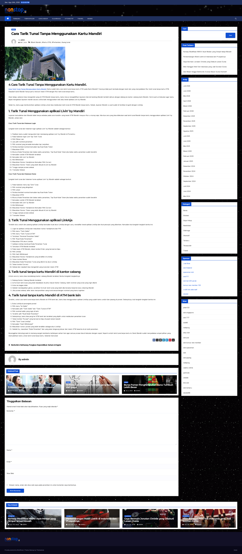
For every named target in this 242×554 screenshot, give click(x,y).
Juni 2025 (187, 141)
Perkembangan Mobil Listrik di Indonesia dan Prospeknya (204, 57)
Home (235, 550)
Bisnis (90, 18)
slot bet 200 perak (189, 281)
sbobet (185, 294)
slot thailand (187, 268)
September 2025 (189, 126)
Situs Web (10, 473)
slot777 (186, 276)
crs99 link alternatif (190, 290)
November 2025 (189, 121)
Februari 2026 (188, 111)
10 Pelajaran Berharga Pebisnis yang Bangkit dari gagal (90, 386)
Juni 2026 (187, 91)
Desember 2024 (189, 166)
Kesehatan (187, 225)
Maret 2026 (187, 106)
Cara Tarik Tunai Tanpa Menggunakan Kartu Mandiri (27, 89)
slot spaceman (188, 348)
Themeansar (40, 550)
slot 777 (186, 318)
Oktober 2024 (188, 176)
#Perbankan (56, 42)
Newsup (31, 550)
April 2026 (187, 101)
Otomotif (69, 18)
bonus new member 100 (192, 285)
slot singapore (188, 313)
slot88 (185, 323)
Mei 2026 (186, 96)
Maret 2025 (187, 151)
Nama (9, 450)
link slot (186, 383)
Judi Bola (186, 263)
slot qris (186, 338)
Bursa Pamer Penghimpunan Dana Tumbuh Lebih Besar (148, 386)
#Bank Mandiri (36, 42)
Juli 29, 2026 (131, 524)
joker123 (186, 308)
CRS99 (185, 378)
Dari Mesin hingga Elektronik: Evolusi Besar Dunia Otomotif (205, 72)
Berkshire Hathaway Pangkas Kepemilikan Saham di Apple (36, 345)
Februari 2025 (188, 156)
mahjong (186, 328)
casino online (188, 368)
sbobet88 (186, 393)
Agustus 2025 (188, 131)
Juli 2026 (186, 86)
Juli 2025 (186, 136)
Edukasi (186, 215)
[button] (236, 19)
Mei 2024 (186, 196)
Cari (184, 29)
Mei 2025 (186, 146)
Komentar (11, 411)
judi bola (186, 373)
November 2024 (189, 171)
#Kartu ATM (46, 42)
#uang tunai (66, 42)
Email (9, 462)
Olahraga (56, 18)
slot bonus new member (192, 343)
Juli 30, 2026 (14, 524)
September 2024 (189, 181)
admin (23, 40)
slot (184, 353)
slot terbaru (187, 388)
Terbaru (16, 18)
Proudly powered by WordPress (14, 550)
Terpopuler (29, 18)
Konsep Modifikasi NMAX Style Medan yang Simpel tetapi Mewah (207, 52)
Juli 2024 (186, 186)
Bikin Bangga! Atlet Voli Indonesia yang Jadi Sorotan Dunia (205, 67)
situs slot (186, 333)
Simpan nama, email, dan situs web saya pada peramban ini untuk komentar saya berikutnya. (42, 485)
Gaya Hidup (43, 18)
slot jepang (187, 358)
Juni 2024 (187, 191)
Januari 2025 (188, 161)
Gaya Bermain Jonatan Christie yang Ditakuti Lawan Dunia (204, 62)
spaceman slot (188, 272)
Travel (80, 18)
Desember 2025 (189, 116)
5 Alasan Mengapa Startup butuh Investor (31, 387)
